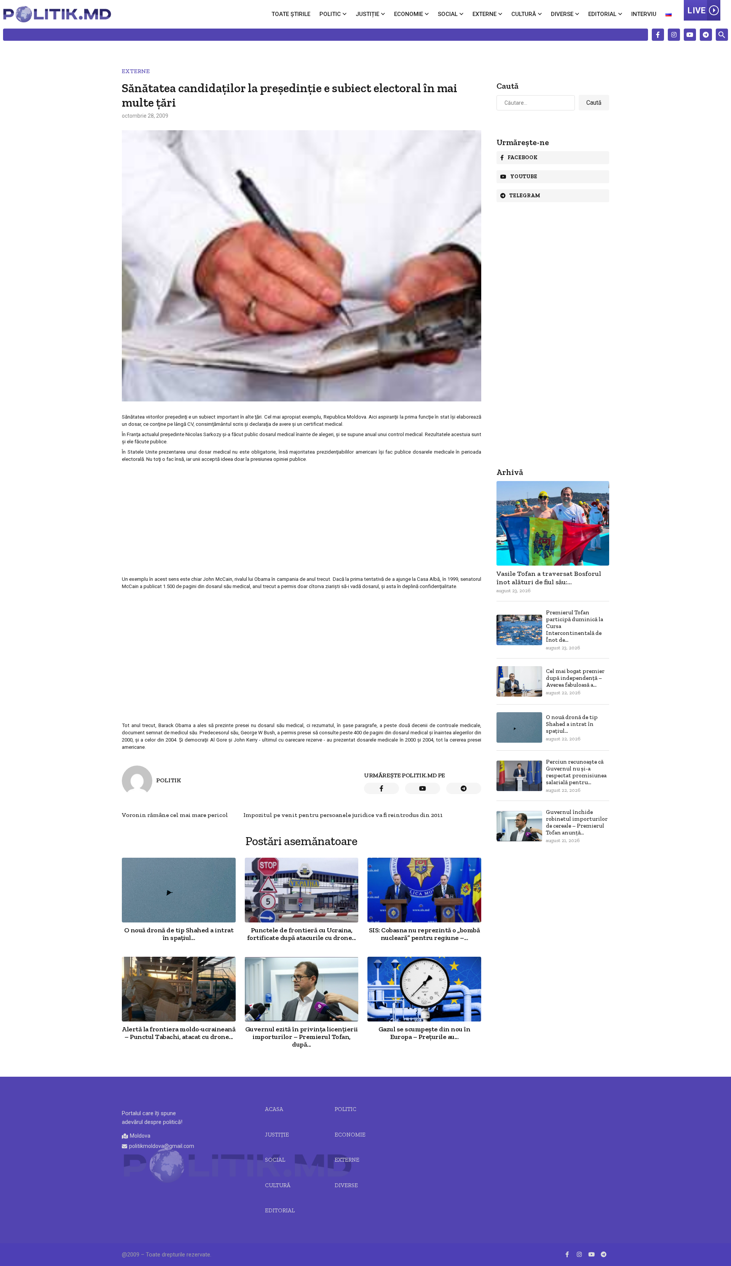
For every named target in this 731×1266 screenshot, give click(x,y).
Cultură (523, 14)
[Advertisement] (301, 518)
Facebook (523, 157)
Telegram (524, 195)
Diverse (562, 14)
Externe (484, 14)
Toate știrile (290, 14)
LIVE (696, 10)
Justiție (367, 14)
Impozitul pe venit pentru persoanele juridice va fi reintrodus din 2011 (343, 814)
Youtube (523, 176)
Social (448, 14)
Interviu (643, 14)
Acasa (274, 1109)
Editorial (602, 14)
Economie (408, 14)
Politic (330, 14)
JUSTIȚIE (277, 1134)
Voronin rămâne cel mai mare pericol (175, 814)
